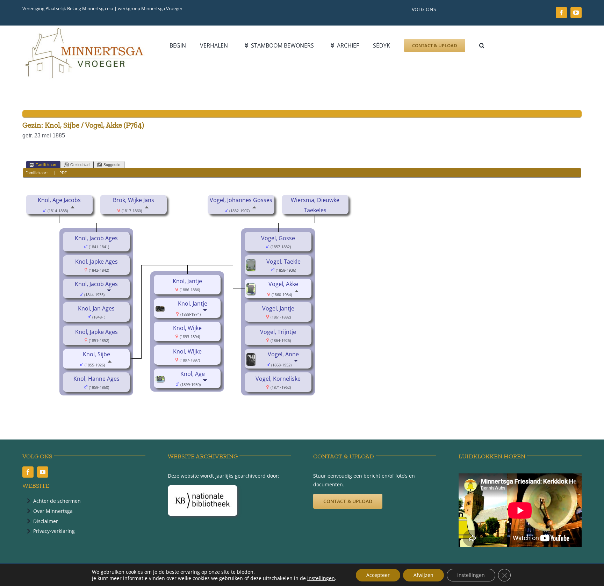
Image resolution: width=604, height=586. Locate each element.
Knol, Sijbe (96, 354)
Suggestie (111, 165)
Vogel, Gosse (278, 238)
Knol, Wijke (187, 328)
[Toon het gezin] (109, 294)
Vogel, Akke (283, 284)
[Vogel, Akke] (251, 288)
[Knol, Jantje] (161, 311)
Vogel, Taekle (283, 261)
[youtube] (576, 12)
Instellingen (471, 575)
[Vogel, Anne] (251, 358)
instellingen (321, 578)
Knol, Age (192, 374)
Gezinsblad (79, 165)
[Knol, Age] (161, 381)
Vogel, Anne (283, 354)
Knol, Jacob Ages (96, 238)
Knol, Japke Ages (96, 261)
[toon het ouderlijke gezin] (72, 210)
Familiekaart (46, 165)
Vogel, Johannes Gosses (241, 200)
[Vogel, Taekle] (251, 264)
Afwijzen (423, 575)
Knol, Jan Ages (96, 308)
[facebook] (561, 12)
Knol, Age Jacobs (59, 200)
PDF (63, 172)
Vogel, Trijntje (278, 332)
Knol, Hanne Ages (96, 379)
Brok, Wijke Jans (133, 200)
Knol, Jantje (187, 281)
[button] (481, 45)
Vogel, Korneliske (278, 379)
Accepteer (378, 575)
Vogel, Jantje (278, 308)
